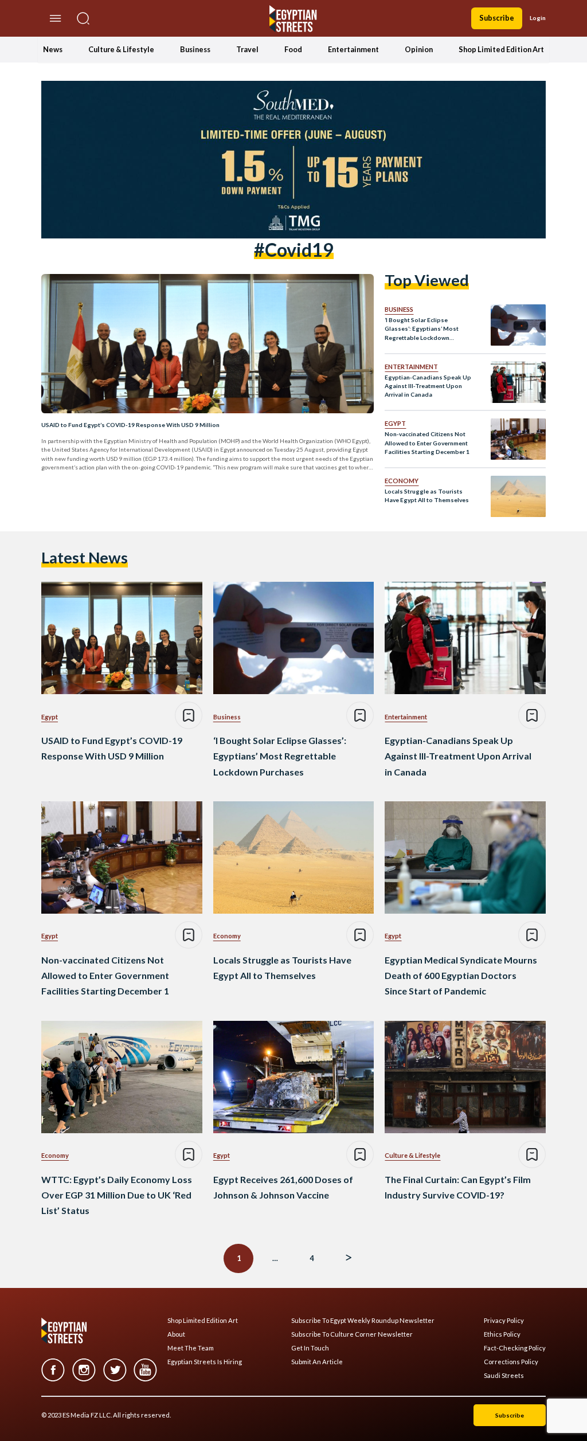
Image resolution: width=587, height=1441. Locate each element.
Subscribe (496, 17)
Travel (247, 49)
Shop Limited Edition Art (501, 49)
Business (195, 49)
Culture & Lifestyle (121, 49)
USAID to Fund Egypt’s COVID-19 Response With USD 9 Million (130, 424)
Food (293, 49)
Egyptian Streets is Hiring (204, 1361)
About (176, 1334)
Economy (401, 480)
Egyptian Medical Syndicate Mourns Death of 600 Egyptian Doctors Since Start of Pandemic (461, 975)
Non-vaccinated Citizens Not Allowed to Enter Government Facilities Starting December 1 (427, 442)
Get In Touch (310, 1348)
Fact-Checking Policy (515, 1348)
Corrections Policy (511, 1361)
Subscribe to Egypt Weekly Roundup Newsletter (363, 1320)
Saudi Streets (504, 1375)
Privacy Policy (504, 1320)
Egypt (395, 423)
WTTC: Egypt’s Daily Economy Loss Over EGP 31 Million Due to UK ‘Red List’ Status (116, 1195)
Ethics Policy (502, 1334)
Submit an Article (317, 1361)
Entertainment (353, 49)
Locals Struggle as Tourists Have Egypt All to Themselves (427, 495)
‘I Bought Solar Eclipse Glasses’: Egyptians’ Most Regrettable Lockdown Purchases (422, 329)
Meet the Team (190, 1348)
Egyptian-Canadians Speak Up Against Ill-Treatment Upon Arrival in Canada (428, 386)
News (52, 49)
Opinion (419, 49)
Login (538, 17)
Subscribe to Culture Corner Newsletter (352, 1334)
